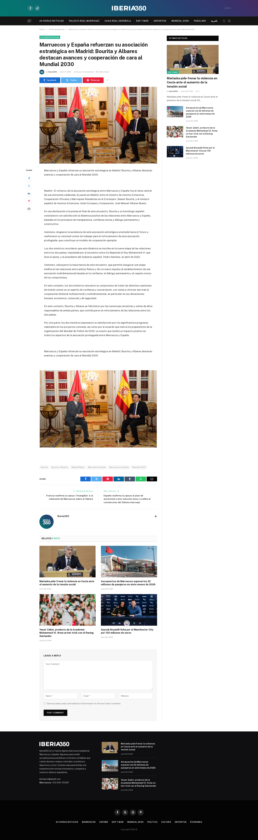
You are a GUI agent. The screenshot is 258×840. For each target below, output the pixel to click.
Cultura (166, 822)
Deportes (160, 21)
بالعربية (214, 21)
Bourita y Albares (60, 467)
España (103, 822)
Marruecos (89, 822)
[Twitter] (29, 186)
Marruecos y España (119, 467)
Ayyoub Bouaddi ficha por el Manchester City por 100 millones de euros (127, 631)
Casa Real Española (118, 21)
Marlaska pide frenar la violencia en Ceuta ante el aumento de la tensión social (66, 583)
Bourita (44, 467)
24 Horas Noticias (51, 21)
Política (152, 822)
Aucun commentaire (85, 72)
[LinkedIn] (29, 193)
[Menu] (29, 21)
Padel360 (200, 21)
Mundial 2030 (180, 21)
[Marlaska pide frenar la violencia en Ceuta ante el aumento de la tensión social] (67, 561)
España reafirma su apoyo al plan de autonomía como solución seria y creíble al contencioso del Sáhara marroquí (127, 499)
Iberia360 (52, 72)
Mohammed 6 (45, 789)
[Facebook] (29, 178)
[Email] (29, 209)
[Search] (229, 21)
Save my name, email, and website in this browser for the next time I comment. (84, 703)
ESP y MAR (142, 21)
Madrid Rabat (78, 467)
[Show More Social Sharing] (107, 80)
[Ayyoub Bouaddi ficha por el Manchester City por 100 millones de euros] (129, 610)
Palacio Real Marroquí (84, 21)
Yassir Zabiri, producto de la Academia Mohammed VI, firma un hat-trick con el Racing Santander (66, 633)
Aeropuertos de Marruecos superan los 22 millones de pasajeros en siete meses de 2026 (128, 583)
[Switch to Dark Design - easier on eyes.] (224, 21)
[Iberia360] (129, 8)
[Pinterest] (29, 201)
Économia (196, 822)
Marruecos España (97, 467)
